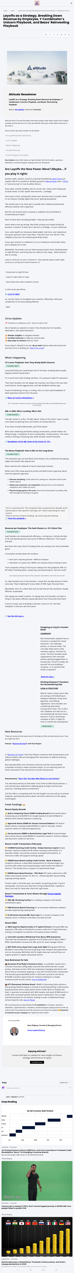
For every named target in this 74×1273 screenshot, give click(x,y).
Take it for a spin (36, 348)
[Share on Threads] (57, 34)
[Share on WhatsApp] (69, 34)
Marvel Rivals (51, 181)
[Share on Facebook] (49, 34)
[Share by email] (46, 34)
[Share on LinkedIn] (61, 34)
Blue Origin (57, 179)
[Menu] (71, 3)
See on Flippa (29, 1000)
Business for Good (15, 754)
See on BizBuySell (39, 979)
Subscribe (14, 1097)
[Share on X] (53, 34)
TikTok (65, 181)
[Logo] (37, 3)
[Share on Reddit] (65, 34)
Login (7, 1097)
